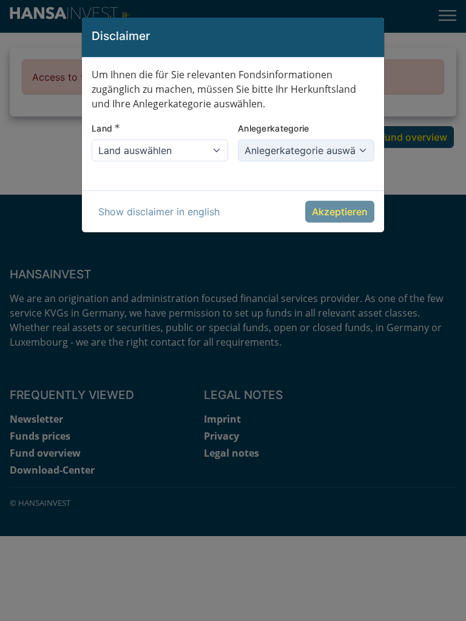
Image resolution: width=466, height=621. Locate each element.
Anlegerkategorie (273, 128)
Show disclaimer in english (159, 212)
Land (106, 128)
